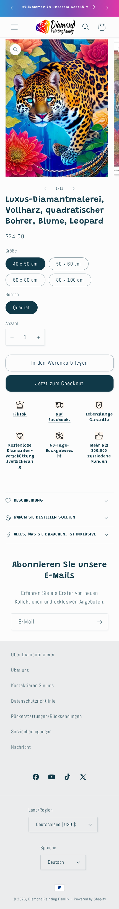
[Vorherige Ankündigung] (12, 8)
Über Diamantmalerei (33, 654)
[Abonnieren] (100, 621)
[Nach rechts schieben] (74, 188)
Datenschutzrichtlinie (33, 701)
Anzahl (12, 323)
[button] (14, 27)
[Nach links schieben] (45, 188)
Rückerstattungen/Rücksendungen (46, 716)
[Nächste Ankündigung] (108, 8)
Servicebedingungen (31, 731)
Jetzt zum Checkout (59, 383)
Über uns (20, 670)
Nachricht (21, 747)
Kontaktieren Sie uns (32, 685)
